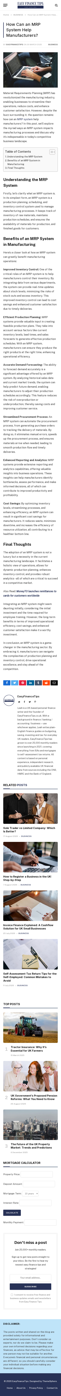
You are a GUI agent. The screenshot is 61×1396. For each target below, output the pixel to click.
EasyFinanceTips (14, 44)
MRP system (25, 119)
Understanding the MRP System (24, 156)
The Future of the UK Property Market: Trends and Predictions (31, 1146)
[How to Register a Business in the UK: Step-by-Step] (30, 857)
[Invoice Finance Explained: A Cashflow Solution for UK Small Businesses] (30, 905)
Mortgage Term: (12, 1193)
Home (10, 1388)
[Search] (56, 5)
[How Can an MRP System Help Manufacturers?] (30, 70)
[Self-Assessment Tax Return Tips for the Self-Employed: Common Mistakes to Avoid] (30, 954)
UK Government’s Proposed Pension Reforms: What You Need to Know (34, 1097)
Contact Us (52, 1388)
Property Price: (11, 1174)
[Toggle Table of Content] (50, 152)
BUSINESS (53, 44)
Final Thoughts (16, 167)
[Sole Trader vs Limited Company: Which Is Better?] (30, 808)
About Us (21, 1388)
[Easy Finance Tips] (30, 5)
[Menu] (5, 5)
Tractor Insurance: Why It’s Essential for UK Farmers (29, 1048)
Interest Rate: (11, 1202)
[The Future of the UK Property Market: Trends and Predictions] (30, 1125)
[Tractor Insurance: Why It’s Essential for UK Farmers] (30, 1027)
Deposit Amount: (12, 1184)
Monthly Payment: (13, 1222)
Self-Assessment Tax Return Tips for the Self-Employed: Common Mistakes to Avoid (30, 977)
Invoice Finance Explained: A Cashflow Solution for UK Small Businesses (28, 927)
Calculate (12, 1213)
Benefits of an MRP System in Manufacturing (23, 162)
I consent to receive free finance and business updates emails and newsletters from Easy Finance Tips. (30, 1298)
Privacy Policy (36, 1388)
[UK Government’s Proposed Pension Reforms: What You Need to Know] (30, 1076)
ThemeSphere (49, 1381)
